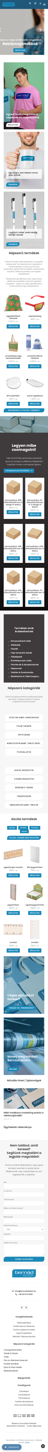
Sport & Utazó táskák (13, 1367)
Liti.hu (27, 1442)
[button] (30, 3)
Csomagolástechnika (13, 1350)
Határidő (7, 1234)
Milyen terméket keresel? (13, 1208)
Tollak (6, 1357)
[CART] (35, 3)
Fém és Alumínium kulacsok (16, 1360)
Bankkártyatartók (11, 1371)
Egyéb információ (10, 1243)
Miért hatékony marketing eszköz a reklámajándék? (24, 1114)
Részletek (13, 326)
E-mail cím (8, 1191)
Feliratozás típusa (10, 1225)
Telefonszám (9, 1199)
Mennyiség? (8, 1217)
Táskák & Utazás (11, 1353)
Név (5, 1182)
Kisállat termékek (11, 1364)
